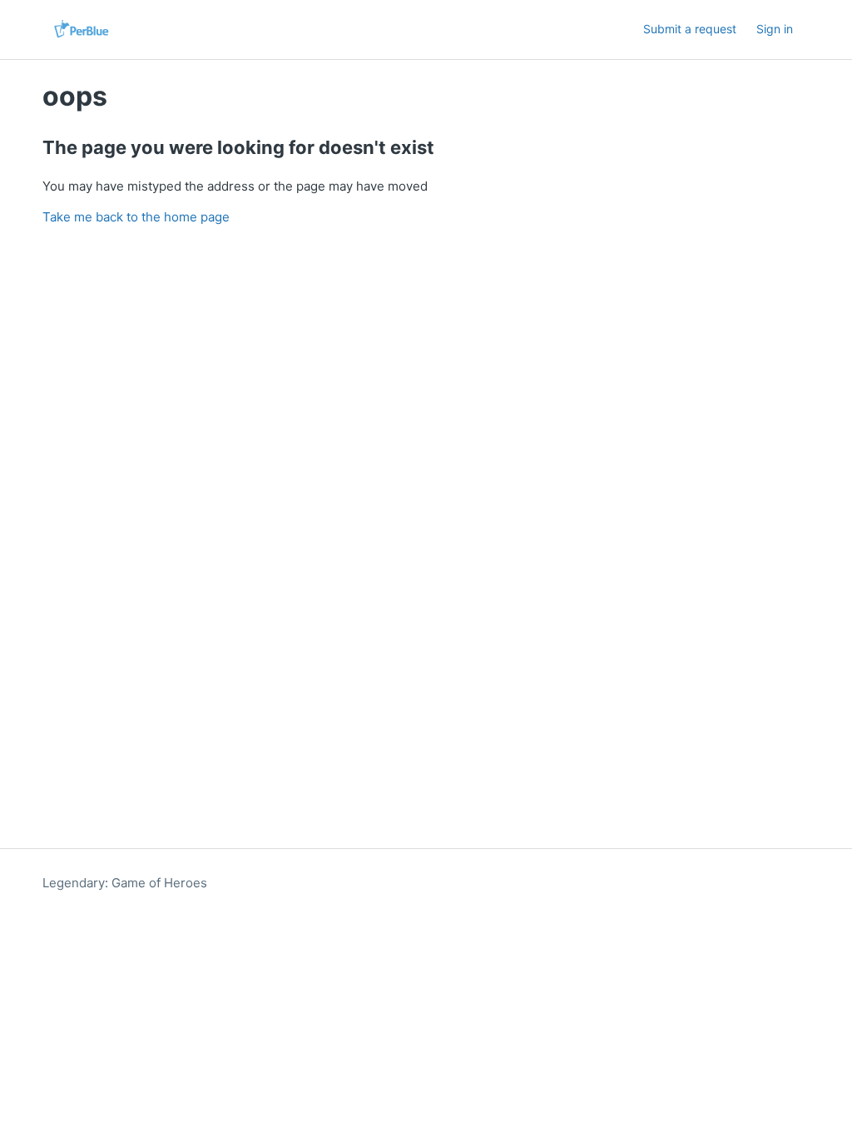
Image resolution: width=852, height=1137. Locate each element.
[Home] (81, 29)
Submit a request (689, 29)
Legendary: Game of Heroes (124, 883)
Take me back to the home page (136, 217)
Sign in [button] (774, 29)
